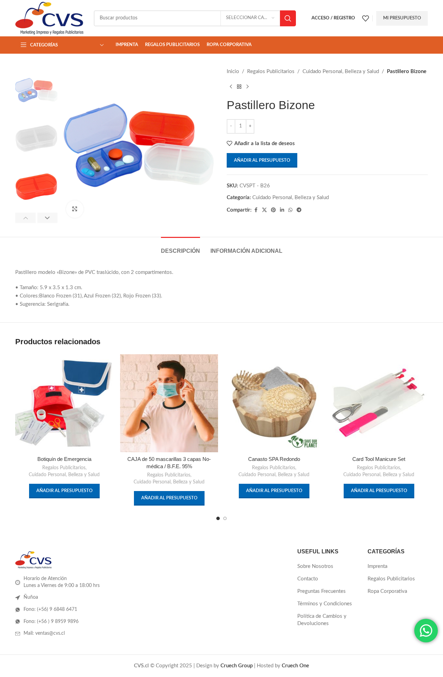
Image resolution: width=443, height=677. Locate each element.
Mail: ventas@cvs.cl (44, 633)
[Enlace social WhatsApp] (290, 210)
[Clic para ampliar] (74, 209)
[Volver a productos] (239, 87)
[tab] (180, 247)
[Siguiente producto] (247, 87)
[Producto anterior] (231, 87)
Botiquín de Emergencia (64, 459)
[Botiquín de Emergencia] (64, 403)
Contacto (307, 578)
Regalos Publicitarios (271, 71)
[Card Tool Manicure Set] (379, 403)
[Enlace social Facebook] (256, 210)
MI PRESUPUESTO (402, 18)
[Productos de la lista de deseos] (365, 18)
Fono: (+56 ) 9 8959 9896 (51, 621)
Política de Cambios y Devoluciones (321, 620)
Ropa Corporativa (387, 591)
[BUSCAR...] (288, 18)
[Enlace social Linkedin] (282, 210)
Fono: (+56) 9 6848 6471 (50, 609)
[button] (25, 218)
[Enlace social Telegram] (299, 210)
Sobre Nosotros (315, 566)
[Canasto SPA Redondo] (274, 403)
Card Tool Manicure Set (378, 459)
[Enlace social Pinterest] (273, 210)
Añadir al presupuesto (262, 160)
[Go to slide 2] (225, 518)
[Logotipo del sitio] (49, 17)
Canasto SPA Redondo (274, 459)
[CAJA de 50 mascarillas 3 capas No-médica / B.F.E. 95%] (169, 403)
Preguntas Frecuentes (321, 591)
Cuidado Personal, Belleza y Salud (340, 71)
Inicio (233, 71)
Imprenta (377, 566)
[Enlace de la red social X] (264, 210)
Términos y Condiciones (324, 603)
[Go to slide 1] (218, 518)
